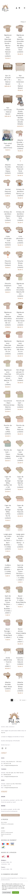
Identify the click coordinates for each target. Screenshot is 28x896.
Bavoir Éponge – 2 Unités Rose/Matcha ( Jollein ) (21, 600)
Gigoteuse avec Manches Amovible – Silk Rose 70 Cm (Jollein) (20, 347)
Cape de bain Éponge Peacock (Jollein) (20, 509)
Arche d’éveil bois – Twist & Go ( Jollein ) (8, 662)
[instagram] (2, 748)
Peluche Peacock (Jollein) (8, 263)
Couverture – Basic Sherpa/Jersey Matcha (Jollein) (9, 405)
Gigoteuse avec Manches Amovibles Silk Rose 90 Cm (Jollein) (8, 318)
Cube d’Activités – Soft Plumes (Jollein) (7, 240)
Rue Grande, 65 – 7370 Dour (14, 761)
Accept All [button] (15, 892)
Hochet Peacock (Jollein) (8, 191)
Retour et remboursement (7, 832)
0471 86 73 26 (7, 763)
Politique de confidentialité (7, 824)
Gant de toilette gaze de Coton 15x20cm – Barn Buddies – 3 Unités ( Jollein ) (8, 604)
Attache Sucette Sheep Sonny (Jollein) (20, 686)
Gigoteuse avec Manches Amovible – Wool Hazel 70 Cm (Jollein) (20, 318)
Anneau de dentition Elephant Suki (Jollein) (20, 216)
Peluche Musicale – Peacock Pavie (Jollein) (20, 169)
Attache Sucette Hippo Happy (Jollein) (8, 169)
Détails (7, 30)
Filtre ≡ (23, 22)
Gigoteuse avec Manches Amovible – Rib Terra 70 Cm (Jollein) (8, 347)
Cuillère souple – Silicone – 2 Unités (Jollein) (7, 569)
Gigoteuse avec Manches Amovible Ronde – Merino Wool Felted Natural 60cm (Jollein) (8, 45)
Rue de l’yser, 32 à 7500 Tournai (14, 772)
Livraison (3, 830)
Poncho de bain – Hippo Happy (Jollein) (8, 454)
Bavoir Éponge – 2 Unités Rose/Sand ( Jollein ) (8, 633)
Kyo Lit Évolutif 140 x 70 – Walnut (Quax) (8, 80)
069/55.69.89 (7, 774)
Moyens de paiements (6, 834)
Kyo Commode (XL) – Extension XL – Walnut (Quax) (20, 82)
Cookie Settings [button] (6, 892)
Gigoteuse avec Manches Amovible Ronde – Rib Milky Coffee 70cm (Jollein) (20, 43)
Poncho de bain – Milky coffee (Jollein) (8, 429)
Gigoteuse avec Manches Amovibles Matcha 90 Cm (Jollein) (20, 290)
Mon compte (4, 822)
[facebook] (6, 748)
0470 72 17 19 (7, 785)
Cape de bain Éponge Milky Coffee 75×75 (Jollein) (8, 511)
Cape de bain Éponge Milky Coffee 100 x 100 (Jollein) (8, 483)
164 (20, 700)
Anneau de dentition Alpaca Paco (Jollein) (8, 216)
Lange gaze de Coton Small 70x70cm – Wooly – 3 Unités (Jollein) (20, 540)
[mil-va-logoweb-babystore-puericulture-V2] (5, 5)
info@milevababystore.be (11, 765)
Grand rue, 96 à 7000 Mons (13, 783)
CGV (2, 835)
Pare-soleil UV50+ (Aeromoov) (8, 145)
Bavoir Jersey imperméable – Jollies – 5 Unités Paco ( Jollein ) (21, 635)
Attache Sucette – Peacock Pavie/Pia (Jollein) (20, 144)
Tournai (3, 732)
